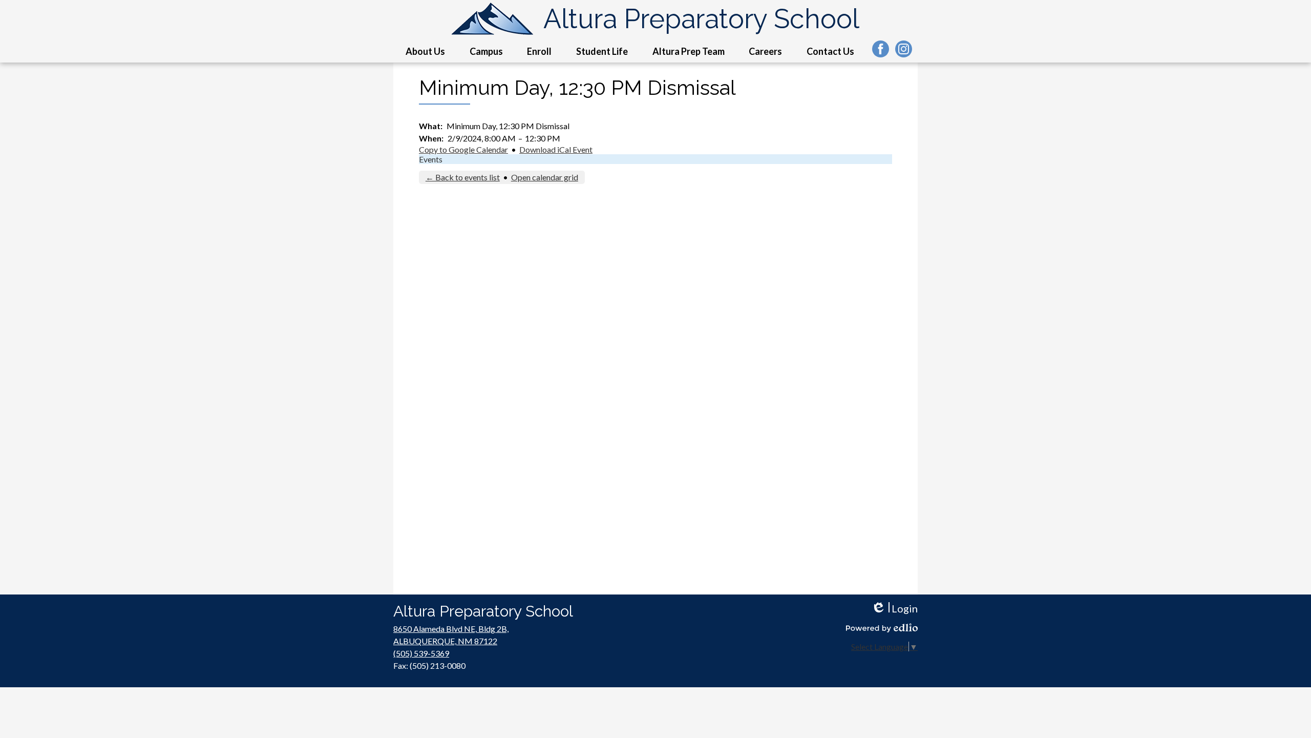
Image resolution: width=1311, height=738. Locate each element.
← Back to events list (463, 177)
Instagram (903, 48)
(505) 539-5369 (421, 653)
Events (430, 159)
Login (894, 608)
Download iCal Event (556, 149)
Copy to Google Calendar (463, 149)
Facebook (880, 48)
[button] (425, 51)
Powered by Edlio (882, 628)
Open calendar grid (544, 177)
